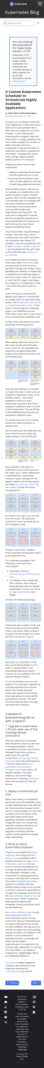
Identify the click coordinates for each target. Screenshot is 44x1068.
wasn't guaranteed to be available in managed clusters (19, 767)
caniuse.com (33, 778)
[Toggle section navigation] (38, 23)
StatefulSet (21, 592)
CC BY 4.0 (22, 1009)
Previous (12, 983)
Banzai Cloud (11, 858)
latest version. (19, 81)
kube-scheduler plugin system (23, 895)
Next (36, 983)
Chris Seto (9, 962)
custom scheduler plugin (20, 912)
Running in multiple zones (24, 246)
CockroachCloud (12, 971)
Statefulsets (28, 262)
